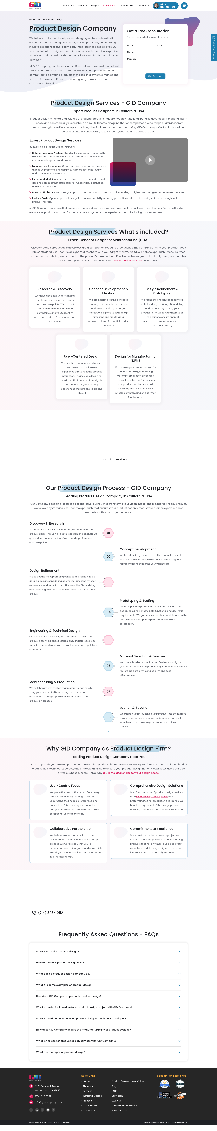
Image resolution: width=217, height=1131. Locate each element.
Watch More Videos (115, 459)
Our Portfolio (126, 5)
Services (108, 5)
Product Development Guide (127, 1081)
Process (87, 1100)
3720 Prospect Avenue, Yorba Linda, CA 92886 (48, 1088)
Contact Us (143, 5)
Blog (114, 1086)
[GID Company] (35, 7)
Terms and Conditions (124, 1105)
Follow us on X (42, 1110)
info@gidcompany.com (184, 5)
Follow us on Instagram (53, 1110)
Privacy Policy (119, 1110)
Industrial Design (87, 5)
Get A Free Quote (214, 49)
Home (32, 19)
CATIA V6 (116, 1100)
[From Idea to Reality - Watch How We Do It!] (63, 444)
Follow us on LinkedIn (37, 1110)
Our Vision (117, 1095)
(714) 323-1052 (50, 912)
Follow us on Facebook (31, 1110)
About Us (67, 5)
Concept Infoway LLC (179, 1122)
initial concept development (152, 796)
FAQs (114, 1091)
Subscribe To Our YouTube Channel (48, 1110)
